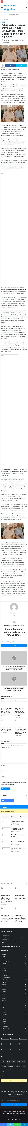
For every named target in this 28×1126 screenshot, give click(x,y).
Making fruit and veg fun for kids (18, 848)
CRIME (3, 956)
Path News (6, 40)
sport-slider (18, 1066)
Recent (13, 816)
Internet (5, 1014)
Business (4, 954)
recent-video (10, 1066)
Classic (13, 1061)
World (4, 1021)
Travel (3, 1017)
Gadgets (5, 1012)
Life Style (4, 989)
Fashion (4, 963)
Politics (3, 996)
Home (4, 19)
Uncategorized (5, 1028)
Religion (4, 998)
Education (4, 959)
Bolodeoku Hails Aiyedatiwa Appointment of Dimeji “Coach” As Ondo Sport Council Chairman (20, 712)
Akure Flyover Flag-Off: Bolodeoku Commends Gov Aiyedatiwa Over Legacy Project (6, 711)
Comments (23, 816)
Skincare (5, 975)
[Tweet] (21, 65)
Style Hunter (6, 980)
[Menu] (2, 8)
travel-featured (20, 1069)
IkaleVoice (23, 1113)
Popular (4, 816)
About (3, 1061)
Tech (3, 1005)
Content (23, 1061)
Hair (4, 968)
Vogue (4, 982)
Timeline (8, 1069)
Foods (5, 1024)
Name (3, 765)
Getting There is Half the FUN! (17, 842)
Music (4, 1019)
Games (6, 1026)
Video (3, 1030)
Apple (4, 1007)
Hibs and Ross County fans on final (18, 835)
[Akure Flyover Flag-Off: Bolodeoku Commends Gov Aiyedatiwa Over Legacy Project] (7, 703)
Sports (3, 1003)
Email (3, 771)
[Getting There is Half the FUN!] (6, 843)
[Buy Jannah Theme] (14, 14)
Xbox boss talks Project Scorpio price (17, 822)
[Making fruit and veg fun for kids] (6, 850)
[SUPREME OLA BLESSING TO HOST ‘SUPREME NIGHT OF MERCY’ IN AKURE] (5, 1051)
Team (23, 1066)
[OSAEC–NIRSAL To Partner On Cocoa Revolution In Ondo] (7, 723)
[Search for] (26, 8)
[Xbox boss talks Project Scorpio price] (6, 823)
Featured (4, 984)
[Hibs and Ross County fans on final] (6, 837)
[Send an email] (8, 40)
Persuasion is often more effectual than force (18, 828)
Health (4, 970)
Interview (4, 986)
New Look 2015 (7, 973)
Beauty (5, 966)
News (7, 19)
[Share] (10, 65)
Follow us (3, 1076)
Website (3, 776)
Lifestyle (4, 991)
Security (4, 1000)
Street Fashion (6, 977)
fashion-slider (5, 1064)
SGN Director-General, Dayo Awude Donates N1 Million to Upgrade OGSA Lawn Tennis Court (20, 730)
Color (18, 1061)
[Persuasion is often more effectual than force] (6, 830)
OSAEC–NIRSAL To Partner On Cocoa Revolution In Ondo (6, 729)
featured (11, 1064)
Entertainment (5, 961)
